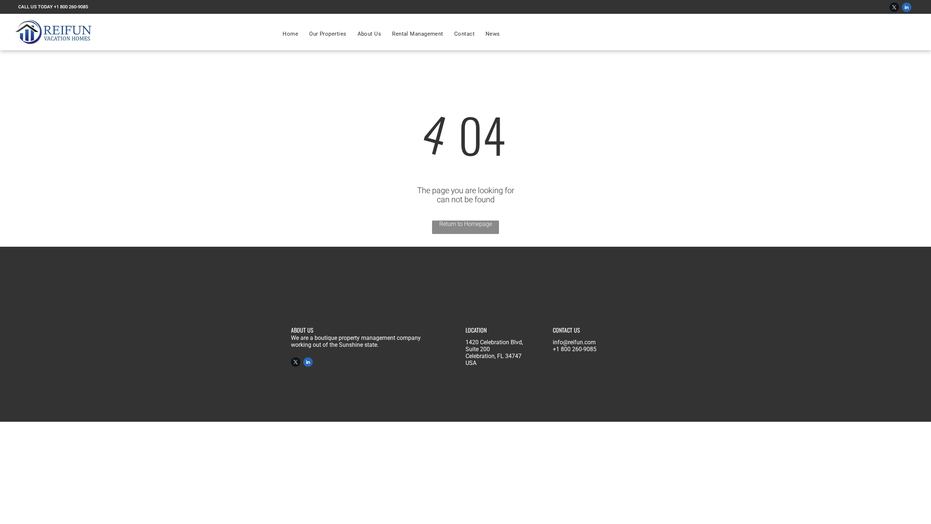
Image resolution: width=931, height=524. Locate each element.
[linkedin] (906, 8)
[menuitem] (290, 34)
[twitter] (894, 8)
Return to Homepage (465, 224)
